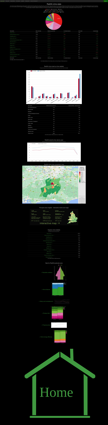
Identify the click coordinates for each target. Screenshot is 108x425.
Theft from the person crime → (15, 54)
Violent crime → (12, 32)
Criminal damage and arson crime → (16, 39)
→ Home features (46, 289)
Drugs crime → (12, 45)
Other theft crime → (13, 41)
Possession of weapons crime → (15, 49)
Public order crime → (13, 38)
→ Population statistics (47, 272)
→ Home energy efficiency (46, 337)
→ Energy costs (46, 313)
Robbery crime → (13, 52)
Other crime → (12, 50)
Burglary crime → (13, 47)
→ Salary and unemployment (46, 301)
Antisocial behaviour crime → (15, 34)
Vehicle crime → (12, 43)
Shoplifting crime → (13, 36)
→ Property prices (46, 325)
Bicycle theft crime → (13, 56)
